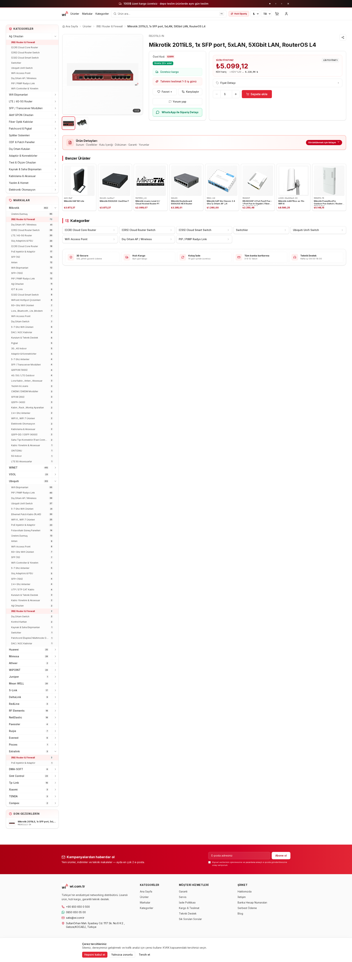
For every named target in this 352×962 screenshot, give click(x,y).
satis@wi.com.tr (75, 917)
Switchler (16, 62)
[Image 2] (82, 123)
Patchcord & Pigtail (20, 128)
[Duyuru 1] (270, 3)
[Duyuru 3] (281, 3)
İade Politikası (187, 902)
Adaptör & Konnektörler (23, 155)
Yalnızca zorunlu (122, 954)
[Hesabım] (286, 14)
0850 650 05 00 (76, 912)
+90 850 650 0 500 (78, 906)
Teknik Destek (188, 913)
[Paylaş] (343, 37)
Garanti (183, 891)
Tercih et (144, 954)
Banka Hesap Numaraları (252, 902)
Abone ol (281, 855)
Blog (240, 913)
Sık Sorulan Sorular (190, 919)
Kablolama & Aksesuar (22, 176)
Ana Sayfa (146, 891)
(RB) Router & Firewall (23, 42)
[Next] (137, 74)
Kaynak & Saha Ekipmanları (25, 169)
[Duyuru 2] (276, 3)
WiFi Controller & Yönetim (24, 88)
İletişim (242, 897)
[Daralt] (55, 36)
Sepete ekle (259, 94)
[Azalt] (216, 94)
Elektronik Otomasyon (22, 189)
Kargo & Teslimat (189, 908)
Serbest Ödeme (247, 908)
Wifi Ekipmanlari (18, 94)
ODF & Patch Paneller (22, 142)
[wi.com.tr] (65, 13)
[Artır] (235, 94)
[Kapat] (288, 3)
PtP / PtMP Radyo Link (23, 83)
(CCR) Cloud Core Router (24, 47)
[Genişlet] (55, 94)
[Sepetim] (277, 14)
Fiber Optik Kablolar (21, 121)
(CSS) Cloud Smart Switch (25, 57)
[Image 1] (68, 123)
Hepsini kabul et (94, 954)
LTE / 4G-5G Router (20, 101)
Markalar (87, 13)
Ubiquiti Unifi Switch (22, 68)
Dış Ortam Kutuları (19, 148)
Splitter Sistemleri (19, 135)
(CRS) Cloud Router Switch (25, 52)
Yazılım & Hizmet (18, 182)
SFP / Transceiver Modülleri (26, 108)
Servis (182, 897)
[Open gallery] (103, 74)
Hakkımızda (245, 891)
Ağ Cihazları (16, 36)
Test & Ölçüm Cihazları (22, 162)
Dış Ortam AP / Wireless (23, 78)
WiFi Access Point (20, 73)
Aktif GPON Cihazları (21, 114)
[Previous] (68, 74)
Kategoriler (102, 13)
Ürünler (74, 13)
